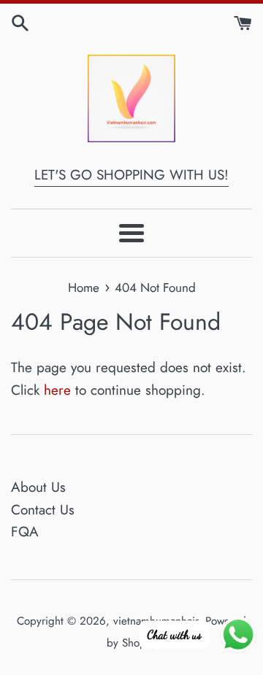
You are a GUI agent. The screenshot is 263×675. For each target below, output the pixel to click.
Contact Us (43, 510)
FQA (25, 531)
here (57, 390)
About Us (38, 487)
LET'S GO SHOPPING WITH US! (131, 175)
